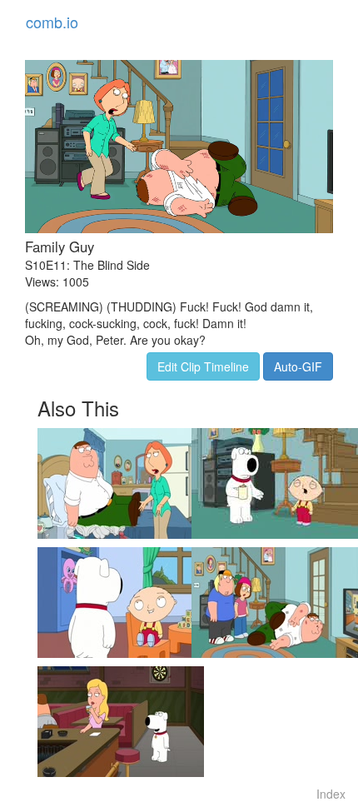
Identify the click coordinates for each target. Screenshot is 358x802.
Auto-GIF (298, 366)
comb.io (52, 21)
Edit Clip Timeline (203, 366)
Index (331, 793)
